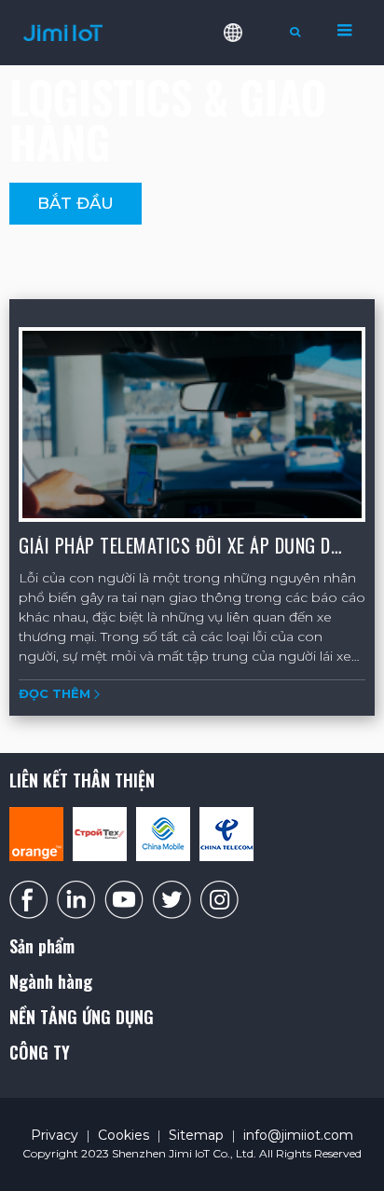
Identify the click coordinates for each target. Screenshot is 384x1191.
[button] (75, 204)
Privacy (54, 1135)
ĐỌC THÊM (54, 693)
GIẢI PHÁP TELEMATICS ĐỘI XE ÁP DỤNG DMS (186, 545)
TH (245, 169)
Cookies (123, 1135)
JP (246, 229)
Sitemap (196, 1135)
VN (246, 199)
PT (245, 139)
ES (246, 110)
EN (246, 80)
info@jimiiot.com (298, 1135)
